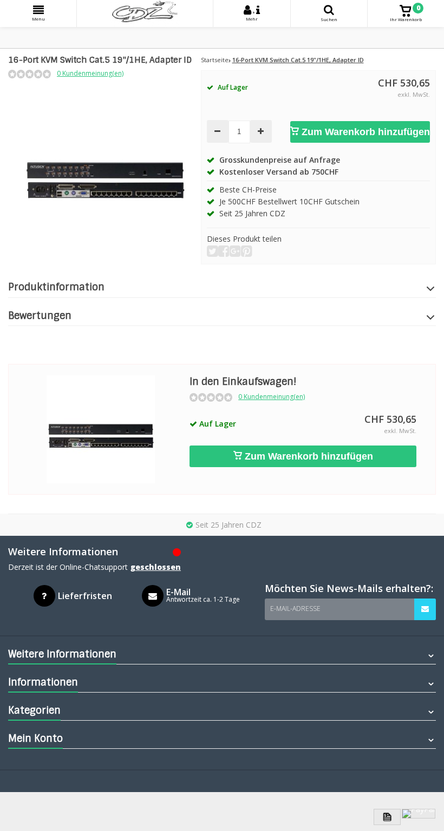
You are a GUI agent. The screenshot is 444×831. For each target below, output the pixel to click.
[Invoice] (387, 817)
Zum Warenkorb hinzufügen (364, 132)
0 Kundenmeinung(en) (90, 73)
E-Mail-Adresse (295, 608)
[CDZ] (145, 13)
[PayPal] (418, 814)
